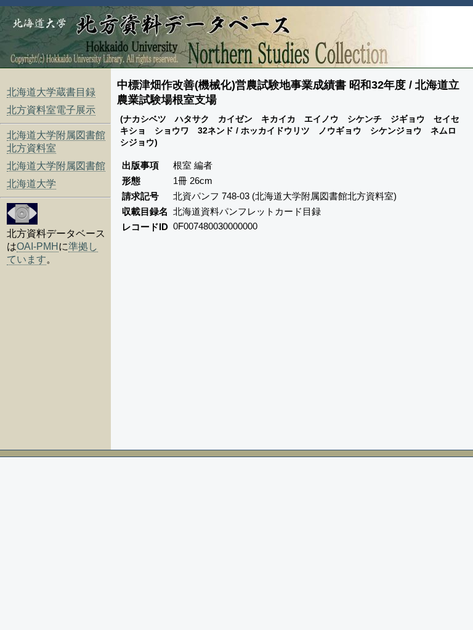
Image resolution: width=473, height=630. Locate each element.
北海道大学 (31, 183)
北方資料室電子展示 (51, 110)
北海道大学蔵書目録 (51, 92)
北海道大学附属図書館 (56, 166)
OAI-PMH (38, 246)
